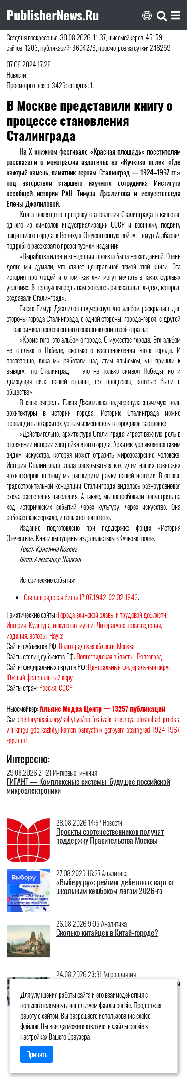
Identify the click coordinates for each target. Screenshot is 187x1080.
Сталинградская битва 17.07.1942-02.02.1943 (81, 597)
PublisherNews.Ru (53, 15)
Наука (56, 635)
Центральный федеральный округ (129, 667)
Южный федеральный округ (41, 677)
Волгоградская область (86, 646)
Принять (37, 1054)
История (16, 625)
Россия (47, 688)
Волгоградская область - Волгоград (119, 656)
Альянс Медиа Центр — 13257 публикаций (102, 708)
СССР (66, 688)
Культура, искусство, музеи (61, 625)
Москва (125, 646)
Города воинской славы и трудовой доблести (112, 614)
